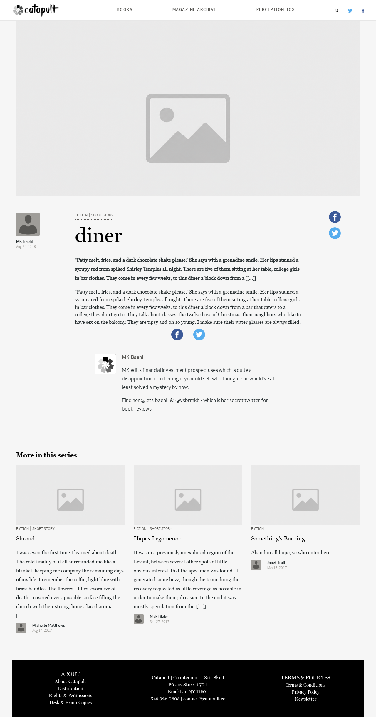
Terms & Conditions (305, 685)
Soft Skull (214, 677)
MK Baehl (24, 242)
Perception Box (275, 10)
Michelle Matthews (48, 625)
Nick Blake (159, 617)
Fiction (81, 215)
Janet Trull (276, 563)
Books (125, 10)
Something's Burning (278, 538)
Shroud (25, 538)
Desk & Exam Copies (70, 702)
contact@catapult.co (204, 698)
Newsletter (305, 699)
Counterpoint (186, 677)
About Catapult (70, 681)
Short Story (102, 215)
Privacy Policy (305, 692)
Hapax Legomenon (158, 538)
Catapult (160, 677)
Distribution (70, 688)
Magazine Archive (194, 10)
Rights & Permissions (70, 695)
